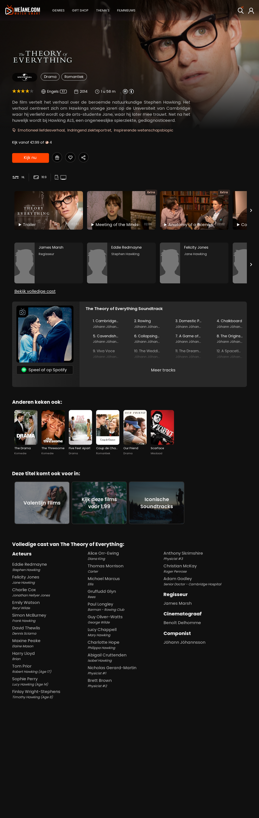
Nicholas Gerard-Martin (112, 670)
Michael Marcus (104, 581)
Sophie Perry (30, 681)
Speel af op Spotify (48, 370)
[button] (58, 10)
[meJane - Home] (22, 10)
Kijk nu (30, 157)
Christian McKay (180, 568)
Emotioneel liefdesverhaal (41, 130)
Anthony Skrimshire (183, 555)
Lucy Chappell (102, 632)
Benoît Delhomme (182, 623)
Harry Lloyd (23, 656)
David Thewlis (26, 630)
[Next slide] (251, 210)
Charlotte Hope (103, 644)
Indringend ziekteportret (89, 130)
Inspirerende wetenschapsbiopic (143, 130)
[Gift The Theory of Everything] (57, 157)
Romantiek (74, 76)
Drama (50, 76)
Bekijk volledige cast (35, 291)
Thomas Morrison (105, 568)
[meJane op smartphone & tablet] (57, 178)
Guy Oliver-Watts (105, 619)
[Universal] (24, 77)
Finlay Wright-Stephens (36, 694)
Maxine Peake (26, 643)
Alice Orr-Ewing (103, 555)
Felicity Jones (25, 579)
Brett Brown (100, 683)
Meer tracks (163, 370)
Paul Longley (106, 606)
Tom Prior (31, 668)
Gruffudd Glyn (102, 594)
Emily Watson (26, 605)
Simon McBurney (29, 617)
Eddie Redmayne (29, 566)
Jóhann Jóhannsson (184, 642)
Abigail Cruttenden (107, 657)
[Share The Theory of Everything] (84, 157)
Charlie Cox (31, 592)
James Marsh (177, 603)
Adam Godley (192, 581)
